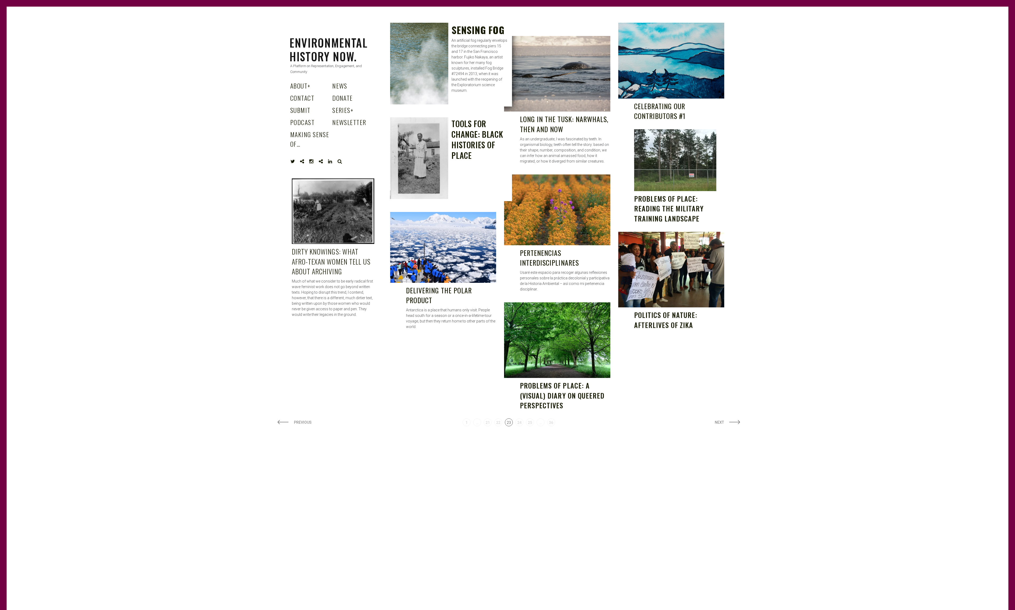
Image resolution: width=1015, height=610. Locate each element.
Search (340, 161)
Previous (303, 422)
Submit (300, 110)
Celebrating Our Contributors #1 (660, 111)
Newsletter (349, 122)
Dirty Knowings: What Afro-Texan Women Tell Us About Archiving (331, 261)
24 (519, 422)
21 (488, 422)
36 (551, 422)
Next (719, 422)
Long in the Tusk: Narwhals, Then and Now (564, 124)
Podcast (302, 122)
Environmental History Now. (328, 49)
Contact (302, 98)
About (300, 85)
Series (342, 110)
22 (498, 422)
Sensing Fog (477, 30)
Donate (342, 98)
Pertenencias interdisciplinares (549, 258)
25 (530, 422)
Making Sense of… (309, 139)
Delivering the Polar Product (439, 295)
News (339, 85)
